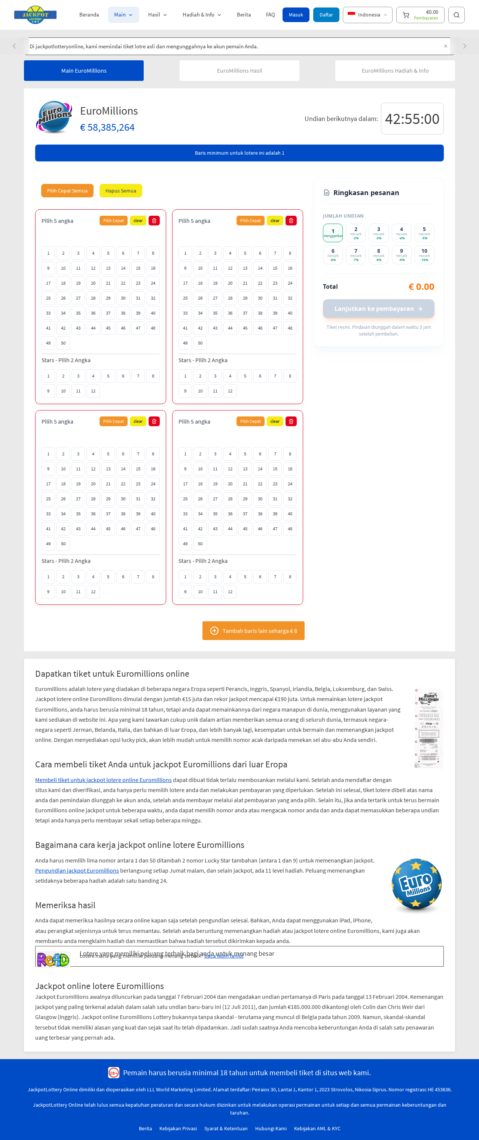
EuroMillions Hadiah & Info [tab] (395, 70)
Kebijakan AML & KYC (317, 1128)
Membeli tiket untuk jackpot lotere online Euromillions (103, 779)
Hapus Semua (121, 190)
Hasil (154, 14)
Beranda (89, 14)
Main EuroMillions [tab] (84, 70)
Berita (244, 14)
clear (138, 220)
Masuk (296, 14)
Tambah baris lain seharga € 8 (260, 630)
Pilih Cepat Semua (67, 190)
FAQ (270, 14)
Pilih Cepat (113, 220)
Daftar (326, 14)
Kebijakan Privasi (178, 1128)
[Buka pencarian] (456, 15)
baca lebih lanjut (224, 955)
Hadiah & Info (198, 14)
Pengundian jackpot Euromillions (77, 870)
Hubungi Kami (271, 1128)
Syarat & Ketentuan (226, 1128)
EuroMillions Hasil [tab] (239, 70)
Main (120, 14)
